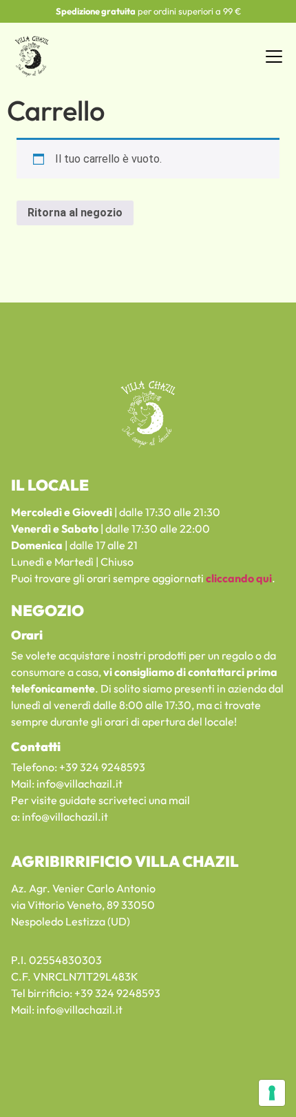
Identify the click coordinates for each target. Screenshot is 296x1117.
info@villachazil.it (79, 783)
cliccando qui (239, 578)
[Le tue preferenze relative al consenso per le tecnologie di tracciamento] (272, 1093)
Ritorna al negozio (75, 212)
